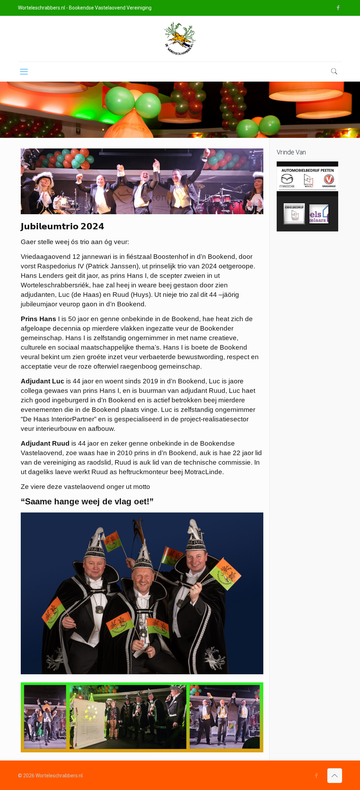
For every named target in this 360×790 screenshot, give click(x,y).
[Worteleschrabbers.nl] (180, 39)
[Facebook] (338, 8)
